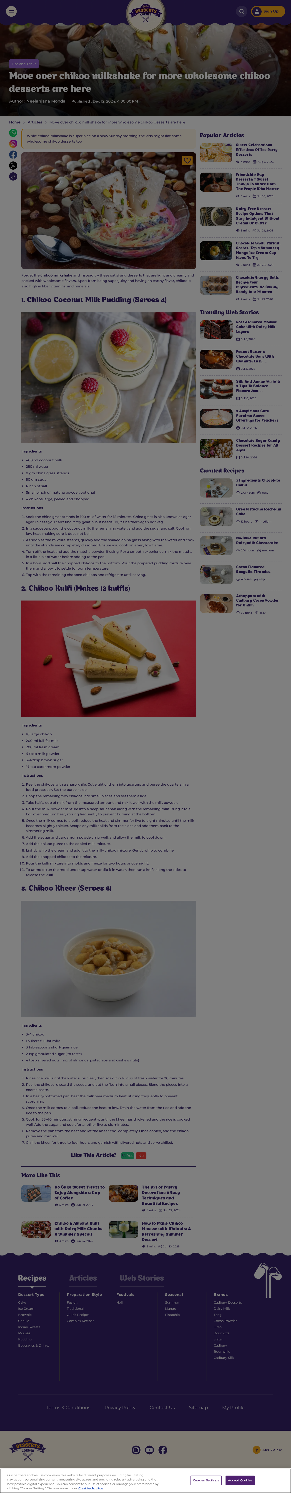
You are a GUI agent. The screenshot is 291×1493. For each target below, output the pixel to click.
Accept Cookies (240, 1480)
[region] (145, 1480)
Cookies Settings (206, 1480)
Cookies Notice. (90, 1488)
